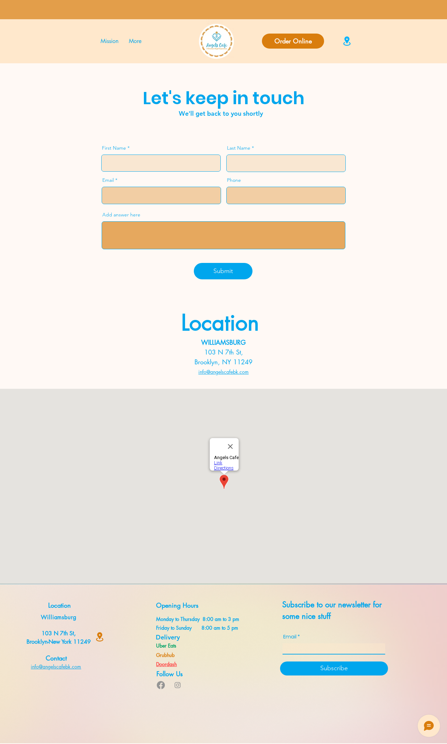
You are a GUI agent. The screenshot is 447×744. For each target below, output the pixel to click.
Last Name (238, 147)
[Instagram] (178, 685)
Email (108, 180)
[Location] (347, 41)
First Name (114, 147)
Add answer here (121, 214)
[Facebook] (161, 685)
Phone (234, 180)
